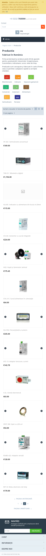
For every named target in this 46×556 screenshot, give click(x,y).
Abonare (36, 531)
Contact (3, 23)
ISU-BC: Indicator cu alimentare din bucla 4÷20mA (22, 205)
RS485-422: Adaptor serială (13, 456)
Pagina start (6, 45)
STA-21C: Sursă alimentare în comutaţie (18, 299)
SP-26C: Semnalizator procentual (15, 142)
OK (7, 12)
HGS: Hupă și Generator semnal (15, 267)
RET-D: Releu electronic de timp (15, 487)
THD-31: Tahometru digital (13, 173)
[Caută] (43, 27)
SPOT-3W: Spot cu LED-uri (13, 424)
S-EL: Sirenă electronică (12, 393)
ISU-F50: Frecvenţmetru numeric (15, 330)
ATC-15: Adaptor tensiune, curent (15, 362)
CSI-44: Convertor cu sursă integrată (16, 236)
